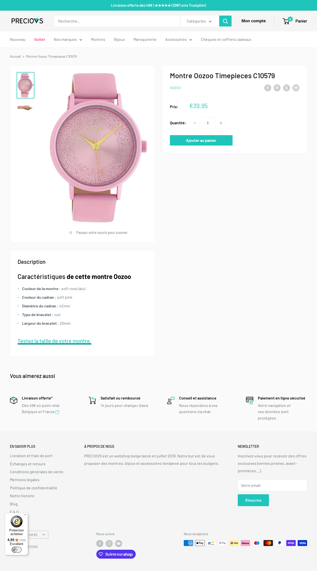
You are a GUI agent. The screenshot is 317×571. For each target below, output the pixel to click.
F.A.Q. (15, 511)
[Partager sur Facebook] (267, 87)
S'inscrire (253, 500)
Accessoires (176, 39)
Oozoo (175, 88)
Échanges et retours (28, 463)
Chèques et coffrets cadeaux (226, 39)
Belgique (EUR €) (25, 535)
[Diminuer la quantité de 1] (194, 123)
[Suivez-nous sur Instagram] (109, 543)
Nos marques (65, 39)
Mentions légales (24, 479)
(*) (57, 411)
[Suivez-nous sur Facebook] (99, 543)
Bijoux (119, 39)
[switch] (17, 550)
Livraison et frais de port (31, 455)
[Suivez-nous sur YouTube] (118, 543)
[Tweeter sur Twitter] (286, 87)
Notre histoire (22, 495)
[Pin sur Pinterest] (277, 87)
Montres (98, 39)
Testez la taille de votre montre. (54, 341)
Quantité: (178, 123)
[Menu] (25, 516)
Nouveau (18, 39)
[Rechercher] (225, 21)
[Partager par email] (295, 87)
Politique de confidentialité (33, 487)
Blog (14, 503)
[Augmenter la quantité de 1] (221, 123)
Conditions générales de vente (36, 471)
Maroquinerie (145, 39)
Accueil (15, 56)
